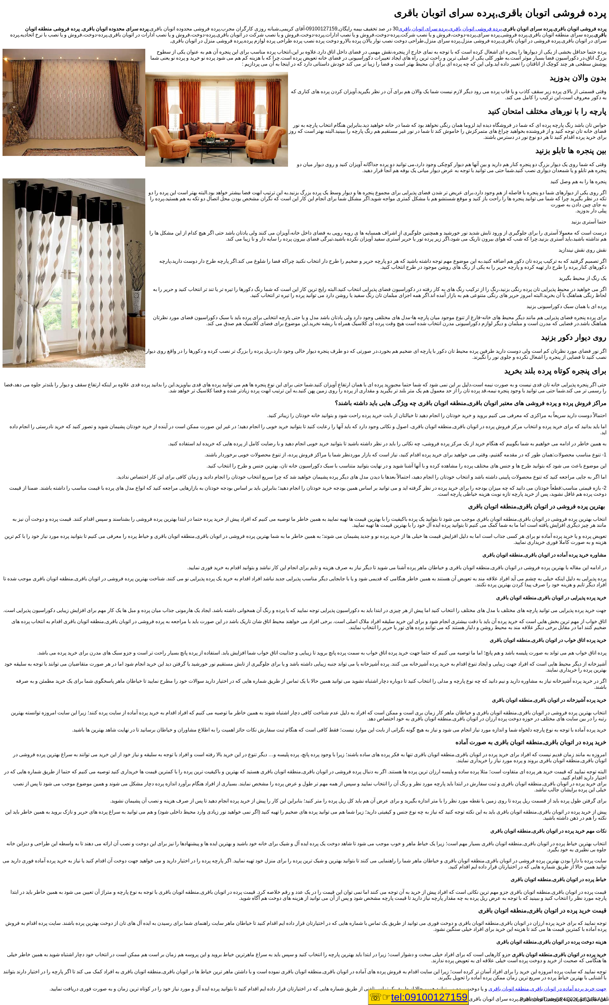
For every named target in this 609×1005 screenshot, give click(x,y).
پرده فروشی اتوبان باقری (475, 28)
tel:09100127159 (429, 997)
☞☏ (418, 997)
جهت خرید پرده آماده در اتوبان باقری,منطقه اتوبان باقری (547, 988)
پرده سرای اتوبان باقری (423, 28)
